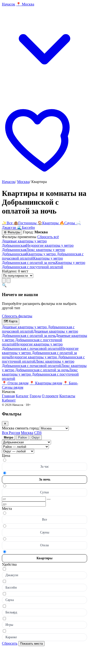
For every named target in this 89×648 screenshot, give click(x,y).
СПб (38, 433)
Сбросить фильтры (17, 316)
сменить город (27, 428)
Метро (8, 437)
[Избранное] (44, 177)
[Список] (4, 280)
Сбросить (9, 643)
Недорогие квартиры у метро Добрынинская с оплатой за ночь (40, 352)
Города (35, 396)
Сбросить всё (48, 237)
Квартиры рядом (45, 383)
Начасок (8, 182)
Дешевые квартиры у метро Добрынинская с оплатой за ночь (40, 333)
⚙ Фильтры (12, 232)
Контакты (67, 396)
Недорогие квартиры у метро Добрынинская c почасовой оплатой (32, 346)
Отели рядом (15, 383)
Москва (23, 182)
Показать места (31, 643)
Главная (8, 396)
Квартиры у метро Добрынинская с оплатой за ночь (32, 260)
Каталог (22, 396)
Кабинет (9, 400)
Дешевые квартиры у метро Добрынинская (24, 243)
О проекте (50, 396)
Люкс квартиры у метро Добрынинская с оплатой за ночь (44, 368)
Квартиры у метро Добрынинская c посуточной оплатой (43, 265)
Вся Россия (11, 433)
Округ (36, 437)
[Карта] (8, 280)
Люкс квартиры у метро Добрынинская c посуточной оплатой (40, 374)
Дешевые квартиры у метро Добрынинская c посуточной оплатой (44, 340)
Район (22, 437)
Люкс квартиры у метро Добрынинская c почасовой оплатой (38, 363)
